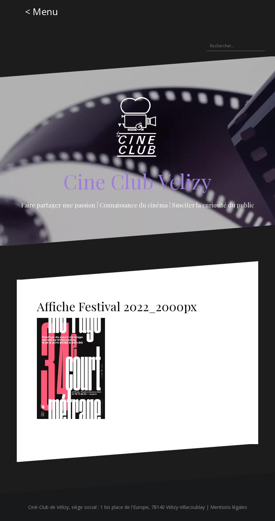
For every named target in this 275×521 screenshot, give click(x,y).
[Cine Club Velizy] (137, 129)
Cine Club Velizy (137, 181)
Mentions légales (228, 507)
